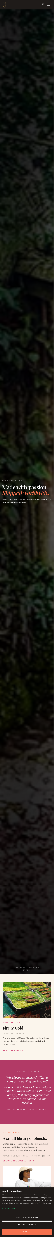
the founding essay (22, 1110)
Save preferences (27, 1225)
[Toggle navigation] (48, 5)
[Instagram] (43, 4)
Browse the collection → (18, 1161)
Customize (9, 1209)
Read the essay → (13, 1050)
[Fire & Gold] (27, 1000)
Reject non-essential (27, 1217)
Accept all (27, 1232)
